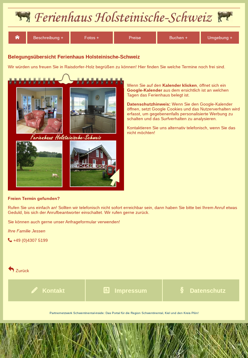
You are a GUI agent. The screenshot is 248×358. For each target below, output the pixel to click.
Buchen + (178, 37)
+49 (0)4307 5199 (30, 240)
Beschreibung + (48, 37)
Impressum (130, 290)
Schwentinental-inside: (89, 313)
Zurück (22, 270)
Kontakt (53, 290)
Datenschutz (207, 290)
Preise (135, 37)
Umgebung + (219, 37)
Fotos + (91, 37)
